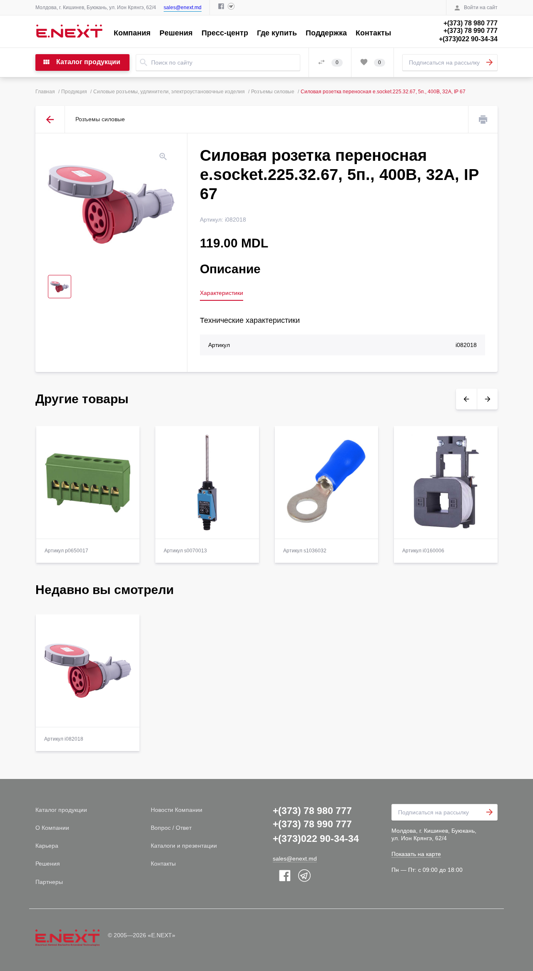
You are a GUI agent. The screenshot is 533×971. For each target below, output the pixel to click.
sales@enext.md (183, 7)
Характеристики (221, 293)
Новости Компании (176, 809)
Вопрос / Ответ (171, 827)
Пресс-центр (225, 33)
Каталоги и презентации (184, 845)
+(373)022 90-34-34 (468, 38)
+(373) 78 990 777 (470, 30)
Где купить (277, 33)
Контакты (373, 33)
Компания (132, 33)
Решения (176, 33)
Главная (45, 92)
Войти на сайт (481, 7)
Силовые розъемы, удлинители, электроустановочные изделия (169, 92)
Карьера (46, 845)
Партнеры (49, 882)
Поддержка (326, 33)
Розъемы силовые (272, 92)
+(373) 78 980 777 (470, 23)
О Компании (52, 827)
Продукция (74, 92)
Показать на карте (416, 854)
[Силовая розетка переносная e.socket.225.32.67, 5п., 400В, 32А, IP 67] (111, 204)
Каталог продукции (61, 809)
